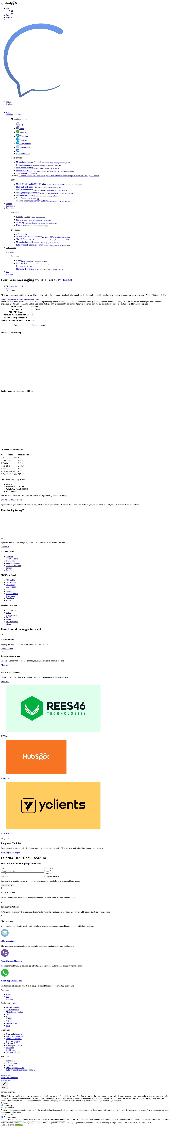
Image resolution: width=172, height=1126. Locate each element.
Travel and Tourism (14, 1039)
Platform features (13, 1007)
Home (8, 112)
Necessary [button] (5, 1103)
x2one (8, 600)
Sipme (8, 624)
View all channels (23, 153)
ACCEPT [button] (19, 1125)
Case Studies (11, 248)
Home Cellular (12, 594)
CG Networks (11, 615)
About (32, 260)
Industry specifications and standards (43, 245)
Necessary (8, 1105)
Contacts (24, 266)
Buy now (4, 500)
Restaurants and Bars (14, 1036)
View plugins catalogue (10, 852)
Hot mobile (10, 561)
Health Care (11, 1050)
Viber (21, 129)
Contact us (5, 547)
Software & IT (12, 1043)
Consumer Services (13, 1052)
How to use (32, 225)
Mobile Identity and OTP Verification (49, 184)
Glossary (36, 222)
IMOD (8, 617)
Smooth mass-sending (45, 170)
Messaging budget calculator (45, 192)
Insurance (10, 1048)
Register (9, 17)
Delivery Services (13, 1041)
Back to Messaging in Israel (12, 299)
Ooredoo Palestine (13, 566)
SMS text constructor (41, 190)
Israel (67, 280)
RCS (21, 151)
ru (12, 11)
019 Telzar (10, 585)
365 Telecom (11, 587)
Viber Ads (27, 198)
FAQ (33, 219)
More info (5, 665)
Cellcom (9, 556)
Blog (8, 272)
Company (10, 252)
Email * (47, 874)
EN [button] (7, 8)
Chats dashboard (38, 165)
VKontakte (23, 136)
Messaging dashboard (43, 162)
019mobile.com (39, 325)
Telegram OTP (25, 144)
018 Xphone (11, 582)
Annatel (9, 589)
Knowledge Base (30, 217)
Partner (9, 568)
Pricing (9, 204)
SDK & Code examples (42, 239)
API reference (21, 234)
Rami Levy (10, 596)
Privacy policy (6, 1075)
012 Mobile (10, 580)
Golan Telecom (12, 559)
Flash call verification (38, 187)
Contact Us (5, 1080)
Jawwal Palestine (13, 563)
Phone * (47, 871)
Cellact (9, 591)
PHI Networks (12, 622)
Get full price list (15, 500)
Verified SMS (24, 147)
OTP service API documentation (43, 236)
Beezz (8, 613)
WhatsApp (23, 132)
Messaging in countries (39, 195)
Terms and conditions (9, 1078)
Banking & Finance (14, 1045)
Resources (10, 208)
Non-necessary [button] (7, 1114)
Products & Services (14, 115)
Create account (7, 649)
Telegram (23, 140)
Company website (51, 876)
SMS (21, 125)
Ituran (8, 619)
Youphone (10, 598)
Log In (8, 15)
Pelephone (10, 570)
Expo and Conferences (15, 1034)
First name (48, 868)
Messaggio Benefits (39, 269)
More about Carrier (31, 299)
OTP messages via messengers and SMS (45, 201)
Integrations (10, 206)
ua (12, 13)
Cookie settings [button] (8, 1125)
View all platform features (26, 173)
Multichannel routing (37, 168)
